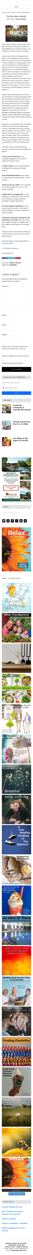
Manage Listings (11, 1243)
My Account (22, 1243)
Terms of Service (22, 1247)
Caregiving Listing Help (16, 1245)
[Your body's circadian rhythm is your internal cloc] (16, 749)
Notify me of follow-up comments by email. (15, 356)
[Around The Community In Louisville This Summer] (6, 408)
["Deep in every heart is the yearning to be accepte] (16, 1112)
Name (4, 315)
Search (16, 393)
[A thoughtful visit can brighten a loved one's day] (16, 658)
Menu (16, 7)
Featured (18, 263)
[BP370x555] (16, 458)
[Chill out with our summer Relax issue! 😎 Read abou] (16, 1172)
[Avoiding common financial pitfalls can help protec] (16, 1081)
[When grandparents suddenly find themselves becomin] (16, 628)
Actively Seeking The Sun (12, 1207)
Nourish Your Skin (9, 1219)
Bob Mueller (13, 265)
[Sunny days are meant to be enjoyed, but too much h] (16, 960)
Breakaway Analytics (19, 1250)
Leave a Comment (20, 19)
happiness (15, 248)
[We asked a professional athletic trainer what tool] (16, 1051)
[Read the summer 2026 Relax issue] (16, 529)
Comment (5, 286)
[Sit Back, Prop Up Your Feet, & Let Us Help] (6, 425)
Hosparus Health (7, 243)
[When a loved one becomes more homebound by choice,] (16, 900)
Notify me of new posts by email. (12, 363)
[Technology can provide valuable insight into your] (16, 809)
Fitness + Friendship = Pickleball (14, 1223)
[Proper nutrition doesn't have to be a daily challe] (16, 688)
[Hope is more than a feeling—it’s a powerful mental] (16, 1142)
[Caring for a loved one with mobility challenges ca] (16, 1021)
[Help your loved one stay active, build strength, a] (16, 930)
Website (4, 334)
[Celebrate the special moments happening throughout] (16, 718)
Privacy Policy (10, 1247)
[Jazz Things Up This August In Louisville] (6, 441)
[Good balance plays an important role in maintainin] (16, 839)
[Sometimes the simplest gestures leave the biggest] (16, 870)
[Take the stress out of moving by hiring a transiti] (16, 991)
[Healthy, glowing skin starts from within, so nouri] (16, 597)
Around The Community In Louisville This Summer (22, 407)
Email (4, 325)
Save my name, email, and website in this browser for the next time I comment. (15, 348)
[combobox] (16, 383)
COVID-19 (12, 263)
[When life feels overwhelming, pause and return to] (16, 779)
